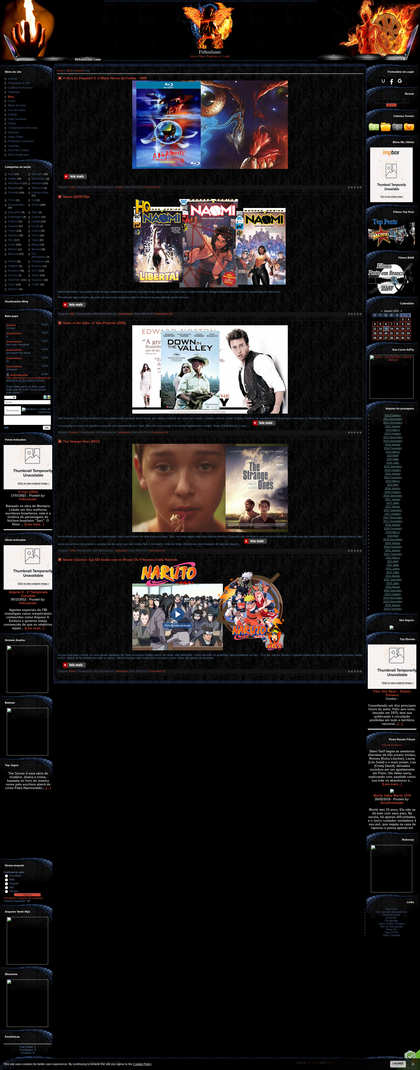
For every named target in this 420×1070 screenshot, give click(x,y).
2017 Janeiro (392, 499)
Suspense (38, 279)
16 (402, 328)
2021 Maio (393, 564)
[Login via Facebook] (391, 80)
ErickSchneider (392, 764)
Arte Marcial (15, 183)
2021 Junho (393, 568)
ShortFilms (14, 279)
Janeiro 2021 (391, 310)
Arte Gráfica (39, 178)
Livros (11, 244)
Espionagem (15, 216)
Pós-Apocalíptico (39, 255)
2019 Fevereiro (393, 546)
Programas (38, 261)
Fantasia (13, 226)
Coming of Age (40, 192)
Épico (35, 212)
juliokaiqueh (126, 314)
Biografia (13, 187)
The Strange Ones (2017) (81, 441)
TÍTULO (392, 812)
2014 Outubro (393, 470)
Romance (13, 270)
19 (380, 333)
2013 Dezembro (392, 440)
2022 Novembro (392, 597)
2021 (69, 70)
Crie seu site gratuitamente (391, 911)
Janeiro (79, 70)
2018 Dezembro (392, 539)
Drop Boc (391, 917)
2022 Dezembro (392, 601)
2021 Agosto (392, 575)
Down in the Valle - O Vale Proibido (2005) (94, 323)
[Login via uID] (383, 80)
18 (374, 333)
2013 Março (393, 429)
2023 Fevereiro (393, 608)
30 (402, 337)
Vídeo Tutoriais (391, 935)
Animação (37, 173)
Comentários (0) (152, 187)
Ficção (36, 226)
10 (408, 324)
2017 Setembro (393, 510)
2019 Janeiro (392, 543)
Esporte (36, 216)
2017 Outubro (393, 513)
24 (408, 333)
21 (391, 333)
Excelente (15, 875)
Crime (11, 200)
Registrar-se (213, 56)
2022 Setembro (393, 590)
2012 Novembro (392, 418)
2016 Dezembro (392, 495)
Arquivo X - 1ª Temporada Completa (28, 555)
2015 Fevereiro (393, 477)
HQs (11, 239)
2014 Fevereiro (393, 448)
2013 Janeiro (392, 426)
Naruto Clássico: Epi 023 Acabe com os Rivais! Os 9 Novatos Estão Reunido (120, 560)
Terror (11, 284)
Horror (35, 235)
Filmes (12, 230)
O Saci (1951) (28, 453)
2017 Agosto (392, 506)
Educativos (14, 212)
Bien (12, 879)
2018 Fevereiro (393, 528)
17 (408, 328)
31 (408, 337)
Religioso (13, 265)
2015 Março (393, 481)
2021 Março (393, 557)
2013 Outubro (393, 433)
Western (13, 289)
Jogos (35, 239)
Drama (36, 204)
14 (391, 328)
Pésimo (13, 891)
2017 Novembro (392, 517)
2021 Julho (392, 572)
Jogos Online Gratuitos (391, 923)
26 (380, 337)
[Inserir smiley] (49, 396)
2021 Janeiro (392, 550)
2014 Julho (392, 462)
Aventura (37, 183)
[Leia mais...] (34, 486)
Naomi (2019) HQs (76, 197)
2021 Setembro (393, 579)
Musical (36, 249)
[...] (400, 685)
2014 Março (393, 451)
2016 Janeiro (392, 488)
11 (374, 328)
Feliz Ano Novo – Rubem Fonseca (392, 654)
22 (397, 333)
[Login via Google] (399, 80)
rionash (119, 187)
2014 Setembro (393, 466)
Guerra (36, 230)
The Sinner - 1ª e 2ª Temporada (28, 842)
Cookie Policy (142, 1064)
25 (374, 337)
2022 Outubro (393, 594)
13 (386, 328)
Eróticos (13, 221)
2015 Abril (392, 484)
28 (391, 337)
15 (397, 328)
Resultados (10, 898)
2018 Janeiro (392, 524)
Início (194, 56)
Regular (14, 883)
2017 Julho (392, 502)
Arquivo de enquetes (31, 898)
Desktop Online (391, 914)
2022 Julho (392, 583)
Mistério (12, 249)
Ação (11, 173)
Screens (13, 275)
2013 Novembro (392, 437)
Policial (12, 261)
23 (402, 333)
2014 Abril (392, 455)
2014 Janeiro (392, 444)
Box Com (391, 908)
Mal (11, 887)
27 (386, 337)
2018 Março (393, 532)
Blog (201, 56)
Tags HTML (391, 932)
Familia (36, 221)
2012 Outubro (393, 415)
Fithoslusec (28, 460)
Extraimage (391, 920)
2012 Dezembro (392, 422)
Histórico (13, 235)
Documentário (16, 204)
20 (386, 333)
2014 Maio (393, 459)
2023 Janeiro (392, 605)
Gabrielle (392, 819)
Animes (12, 178)
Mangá (36, 244)
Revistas (37, 265)
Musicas (13, 253)
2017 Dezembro (392, 521)
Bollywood (38, 187)
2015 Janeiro (392, 473)
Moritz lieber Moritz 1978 (392, 757)
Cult (34, 200)
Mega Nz (391, 929)
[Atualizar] (45, 396)
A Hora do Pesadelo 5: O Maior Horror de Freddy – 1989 (105, 78)
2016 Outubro (393, 491)
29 (397, 337)
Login (226, 56)
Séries (35, 275)
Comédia (13, 192)
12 (380, 328)
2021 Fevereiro (393, 554)
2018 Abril (392, 535)
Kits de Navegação (391, 926)
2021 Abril (392, 561)
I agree (398, 1063)
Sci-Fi (35, 270)
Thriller (36, 284)
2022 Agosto (392, 586)
